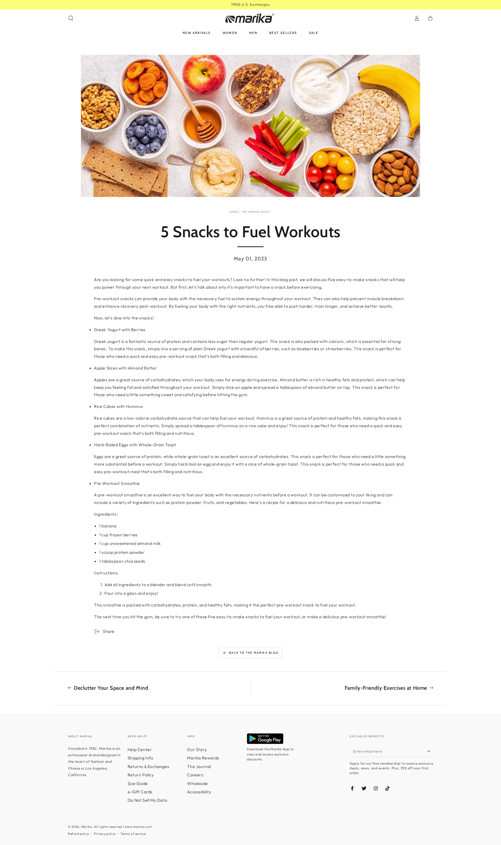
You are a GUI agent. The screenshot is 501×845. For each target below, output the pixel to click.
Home (233, 211)
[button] (70, 18)
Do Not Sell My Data (147, 800)
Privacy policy (105, 834)
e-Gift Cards (140, 791)
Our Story (197, 749)
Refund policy (78, 834)
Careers (195, 774)
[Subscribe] (430, 751)
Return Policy (141, 774)
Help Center (140, 749)
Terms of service (133, 834)
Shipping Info (140, 757)
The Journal (199, 766)
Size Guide (138, 783)
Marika (86, 827)
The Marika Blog (256, 211)
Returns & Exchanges (148, 766)
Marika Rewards (203, 757)
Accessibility (199, 791)
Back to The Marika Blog (253, 652)
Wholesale (197, 783)
